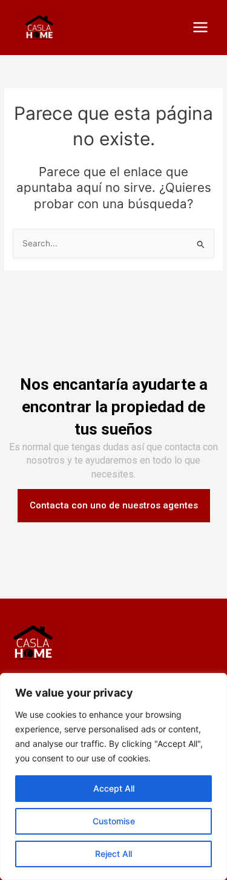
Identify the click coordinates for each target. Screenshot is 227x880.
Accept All (113, 788)
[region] (113, 776)
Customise (114, 821)
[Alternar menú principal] (200, 27)
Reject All (113, 854)
